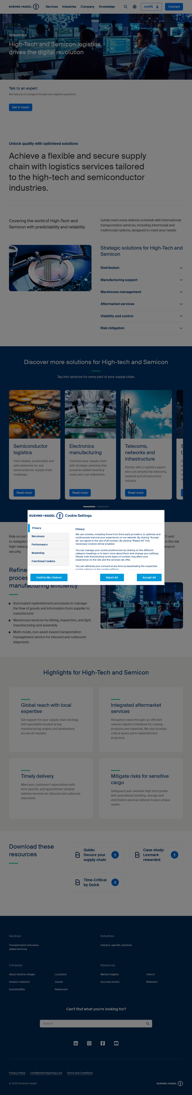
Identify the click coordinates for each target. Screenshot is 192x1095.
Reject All (112, 577)
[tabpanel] (118, 557)
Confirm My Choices (49, 577)
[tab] (48, 528)
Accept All (149, 577)
